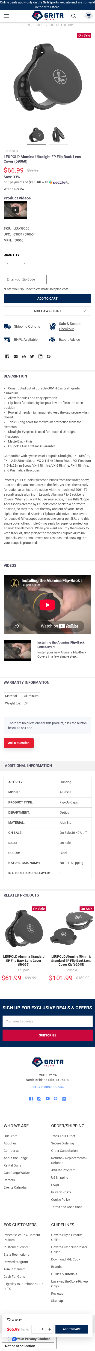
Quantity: (12, 255)
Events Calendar (15, 1187)
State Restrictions (16, 1254)
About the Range (16, 1158)
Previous (81, 895)
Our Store (10, 1136)
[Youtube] (47, 1098)
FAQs (55, 1185)
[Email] (15, 356)
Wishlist (17, 1320)
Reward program (16, 1262)
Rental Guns (12, 1165)
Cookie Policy (71, 1199)
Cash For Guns (14, 1276)
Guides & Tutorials (64, 1274)
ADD (66, 1329)
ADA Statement (15, 1269)
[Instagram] (39, 1098)
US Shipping (59, 1177)
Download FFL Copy (65, 1259)
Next (90, 895)
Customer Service (16, 1247)
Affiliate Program (63, 1170)
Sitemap (57, 1301)
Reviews (57, 1293)
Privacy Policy (71, 1192)
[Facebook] (7, 356)
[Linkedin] (40, 356)
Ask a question (19, 743)
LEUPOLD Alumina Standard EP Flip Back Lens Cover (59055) (24, 960)
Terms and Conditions (71, 1207)
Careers (9, 1180)
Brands (56, 1267)
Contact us (11, 1150)
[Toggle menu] (6, 16)
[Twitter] (32, 356)
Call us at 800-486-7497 (47, 1087)
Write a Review (14, 189)
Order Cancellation (64, 1150)
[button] (36, 182)
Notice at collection (20, 1346)
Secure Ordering (62, 1143)
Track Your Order (63, 1136)
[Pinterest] (48, 356)
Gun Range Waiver (17, 1173)
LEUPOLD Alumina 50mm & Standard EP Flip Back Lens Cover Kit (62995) (71, 960)
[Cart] (88, 15)
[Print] (23, 356)
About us (10, 1143)
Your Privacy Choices (33, 1339)
